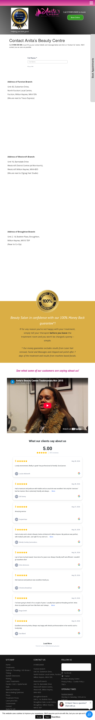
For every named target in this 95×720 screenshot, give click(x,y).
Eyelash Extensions (13, 676)
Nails (8, 687)
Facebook (67, 673)
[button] (91, 3)
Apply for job (10, 709)
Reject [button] (47, 717)
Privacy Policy (66, 681)
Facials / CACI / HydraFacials (16, 684)
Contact (9, 706)
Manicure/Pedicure (13, 690)
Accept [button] (39, 717)
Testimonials (10, 703)
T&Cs (63, 684)
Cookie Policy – (79, 681)
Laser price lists (11, 701)
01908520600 (39, 665)
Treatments (10, 667)
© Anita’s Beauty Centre (70, 679)
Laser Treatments (12, 681)
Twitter (67, 676)
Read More (55, 717)
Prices (8, 695)
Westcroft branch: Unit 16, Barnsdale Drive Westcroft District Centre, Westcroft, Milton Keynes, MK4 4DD (43, 686)
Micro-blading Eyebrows (15, 692)
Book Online (75, 17)
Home (8, 665)
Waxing (8, 678)
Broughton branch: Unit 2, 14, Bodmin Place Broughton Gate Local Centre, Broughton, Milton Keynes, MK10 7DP (45, 702)
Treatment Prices (12, 698)
